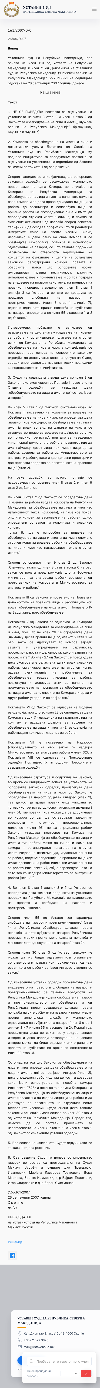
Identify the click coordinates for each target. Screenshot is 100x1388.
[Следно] (76, 1373)
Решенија (15, 1242)
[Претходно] (65, 1373)
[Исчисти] (86, 1373)
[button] (94, 9)
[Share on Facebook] (12, 1255)
